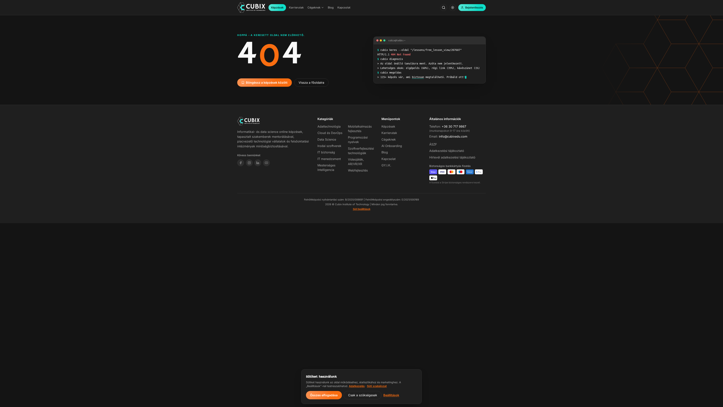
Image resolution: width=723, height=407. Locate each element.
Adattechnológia (329, 126)
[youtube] (266, 162)
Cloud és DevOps (329, 133)
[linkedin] (257, 162)
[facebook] (240, 162)
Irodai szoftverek (329, 146)
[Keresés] (443, 7)
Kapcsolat (388, 159)
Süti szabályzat (377, 386)
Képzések (277, 7)
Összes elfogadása (324, 395)
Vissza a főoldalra (311, 82)
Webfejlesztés (358, 170)
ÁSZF (433, 144)
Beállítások (391, 395)
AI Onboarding (391, 146)
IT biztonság (326, 152)
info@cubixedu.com (453, 136)
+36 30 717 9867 (454, 126)
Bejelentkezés (474, 7)
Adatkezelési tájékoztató (446, 151)
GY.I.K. (386, 165)
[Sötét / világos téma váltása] (452, 7)
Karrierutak (389, 133)
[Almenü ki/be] (322, 7)
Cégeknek (388, 139)
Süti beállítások (361, 208)
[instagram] (249, 162)
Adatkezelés (357, 386)
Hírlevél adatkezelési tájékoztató (452, 157)
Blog (384, 152)
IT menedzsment (329, 159)
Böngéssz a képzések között (267, 82)
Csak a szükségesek (362, 395)
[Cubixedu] (251, 7)
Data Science (326, 139)
